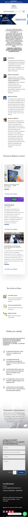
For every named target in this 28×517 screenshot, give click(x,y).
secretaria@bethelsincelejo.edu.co (12, 488)
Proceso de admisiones (14, 305)
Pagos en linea (12, 313)
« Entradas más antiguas (10, 194)
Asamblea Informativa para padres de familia (12, 246)
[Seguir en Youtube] (7, 512)
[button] (25, 514)
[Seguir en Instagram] (10, 512)
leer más (6, 189)
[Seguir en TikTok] (12, 512)
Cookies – (14, 515)
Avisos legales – (7, 515)
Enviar (21, 472)
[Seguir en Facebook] (4, 512)
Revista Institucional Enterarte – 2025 (11, 185)
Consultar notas (12, 295)
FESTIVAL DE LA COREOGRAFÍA (9, 205)
